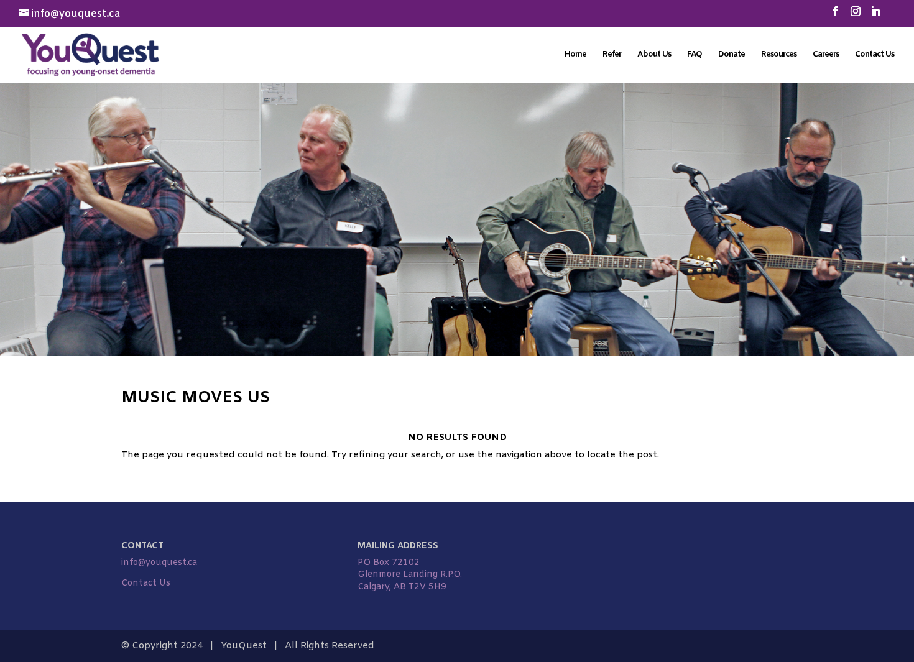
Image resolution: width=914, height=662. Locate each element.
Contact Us (874, 55)
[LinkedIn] (875, 15)
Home (575, 55)
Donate (731, 55)
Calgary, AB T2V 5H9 (402, 587)
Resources (778, 55)
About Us (654, 55)
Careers (826, 55)
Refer (611, 55)
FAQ (694, 55)
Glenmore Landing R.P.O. (410, 575)
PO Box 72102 (389, 563)
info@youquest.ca (159, 563)
